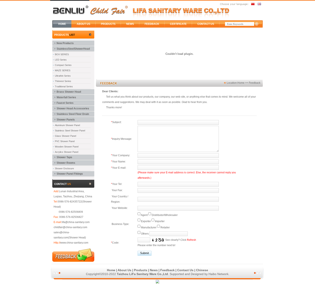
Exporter (146, 221)
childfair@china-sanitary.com (70, 227)
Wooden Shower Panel (66, 146)
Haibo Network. (218, 274)
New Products (65, 43)
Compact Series (63, 65)
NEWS (130, 23)
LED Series (61, 59)
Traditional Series (64, 86)
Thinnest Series (63, 81)
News (154, 270)
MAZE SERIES (62, 70)
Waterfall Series (66, 97)
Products (140, 270)
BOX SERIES (62, 54)
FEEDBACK (152, 23)
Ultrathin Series (63, 75)
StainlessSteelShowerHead (73, 48)
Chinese (202, 270)
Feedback (167, 270)
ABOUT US (83, 23)
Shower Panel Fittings (70, 173)
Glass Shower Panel (65, 136)
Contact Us (185, 270)
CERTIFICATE (178, 23)
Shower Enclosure (64, 168)
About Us (124, 270)
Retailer (165, 227)
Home (240, 82)
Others (145, 233)
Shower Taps (64, 157)
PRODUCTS (108, 23)
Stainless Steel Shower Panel (70, 130)
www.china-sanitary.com (74, 242)
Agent (144, 215)
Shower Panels (66, 119)
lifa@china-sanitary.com (76, 222)
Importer (160, 221)
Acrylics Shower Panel (66, 152)
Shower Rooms (66, 162)
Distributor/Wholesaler (165, 215)
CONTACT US (205, 23)
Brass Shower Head (69, 91)
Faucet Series (65, 102)
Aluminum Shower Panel (67, 125)
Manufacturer (148, 227)
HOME (62, 23)
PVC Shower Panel (65, 141)
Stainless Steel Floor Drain (73, 114)
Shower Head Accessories (73, 108)
